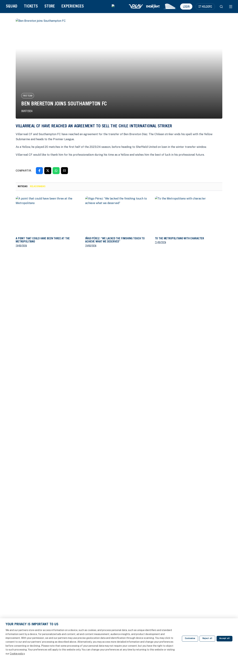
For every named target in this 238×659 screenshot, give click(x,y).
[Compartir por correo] (64, 170)
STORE (49, 7)
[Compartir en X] (47, 170)
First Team (27, 95)
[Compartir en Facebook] (39, 170)
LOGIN (186, 6)
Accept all (224, 638)
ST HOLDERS (205, 6)
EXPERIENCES (73, 7)
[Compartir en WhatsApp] (56, 170)
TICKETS (31, 7)
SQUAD (11, 7)
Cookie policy (17, 653)
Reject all (207, 638)
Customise (190, 638)
